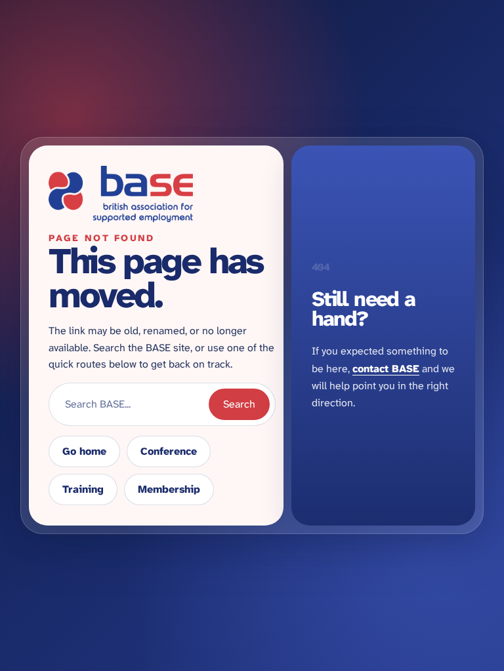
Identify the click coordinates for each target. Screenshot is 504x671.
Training (83, 489)
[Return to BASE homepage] (162, 194)
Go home (84, 451)
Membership (169, 489)
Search (239, 404)
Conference (168, 451)
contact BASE (385, 368)
